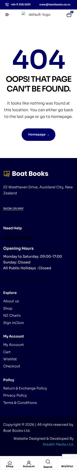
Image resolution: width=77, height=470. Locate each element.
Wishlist (67, 466)
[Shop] (9, 463)
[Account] (29, 463)
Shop (9, 466)
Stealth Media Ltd (58, 444)
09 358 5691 (17, 238)
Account (29, 466)
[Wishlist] (67, 463)
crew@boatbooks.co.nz (26, 279)
